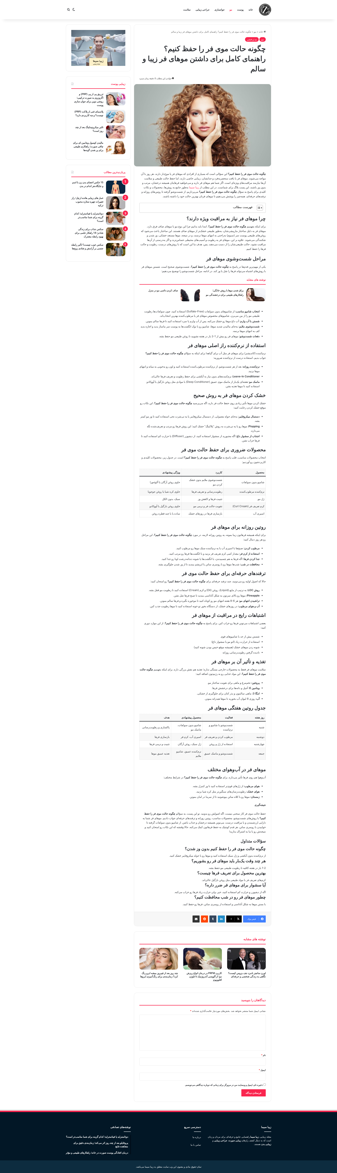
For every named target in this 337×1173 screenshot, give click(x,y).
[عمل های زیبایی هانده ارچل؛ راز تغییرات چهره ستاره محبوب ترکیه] (115, 202)
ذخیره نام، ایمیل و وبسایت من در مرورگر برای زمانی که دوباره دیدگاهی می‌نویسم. (224, 1084)
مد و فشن (252, 39)
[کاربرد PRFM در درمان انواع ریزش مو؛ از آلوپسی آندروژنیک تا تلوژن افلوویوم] (202, 959)
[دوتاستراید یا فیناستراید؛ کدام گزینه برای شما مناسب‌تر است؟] (115, 218)
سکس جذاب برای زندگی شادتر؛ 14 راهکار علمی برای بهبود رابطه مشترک (89, 233)
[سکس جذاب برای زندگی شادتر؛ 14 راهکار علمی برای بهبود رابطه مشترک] (115, 234)
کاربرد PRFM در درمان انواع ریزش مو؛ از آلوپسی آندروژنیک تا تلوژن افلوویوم (204, 976)
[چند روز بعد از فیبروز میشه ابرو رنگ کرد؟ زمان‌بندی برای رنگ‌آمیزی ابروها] (158, 959)
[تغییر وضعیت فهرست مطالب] (258, 208)
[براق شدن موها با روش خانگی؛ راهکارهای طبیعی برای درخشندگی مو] (256, 294)
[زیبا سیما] (265, 10)
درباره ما (197, 1137)
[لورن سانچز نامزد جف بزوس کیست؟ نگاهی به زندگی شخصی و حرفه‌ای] (246, 959)
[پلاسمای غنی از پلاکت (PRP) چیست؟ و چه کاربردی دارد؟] (115, 116)
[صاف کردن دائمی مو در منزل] (190, 294)
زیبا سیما (194, 187)
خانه (251, 9)
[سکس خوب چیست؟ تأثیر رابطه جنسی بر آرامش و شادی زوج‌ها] (115, 249)
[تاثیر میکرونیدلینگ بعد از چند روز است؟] (115, 132)
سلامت (187, 9)
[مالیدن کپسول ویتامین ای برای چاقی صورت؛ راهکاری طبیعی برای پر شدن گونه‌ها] (115, 147)
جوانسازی (219, 9)
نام (263, 1055)
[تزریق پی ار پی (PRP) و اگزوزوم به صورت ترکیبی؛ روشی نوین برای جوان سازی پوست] (115, 98)
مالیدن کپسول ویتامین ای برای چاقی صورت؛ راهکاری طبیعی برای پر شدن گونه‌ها (88, 146)
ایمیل (262, 1070)
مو (231, 9)
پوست (240, 9)
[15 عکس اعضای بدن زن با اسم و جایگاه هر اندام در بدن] (115, 187)
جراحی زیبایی (203, 9)
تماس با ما (196, 1144)
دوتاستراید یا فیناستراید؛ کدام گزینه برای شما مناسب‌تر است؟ (88, 217)
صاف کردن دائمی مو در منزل (163, 290)
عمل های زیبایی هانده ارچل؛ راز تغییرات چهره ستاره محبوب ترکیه (87, 201)
